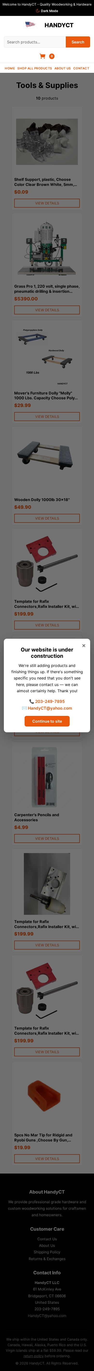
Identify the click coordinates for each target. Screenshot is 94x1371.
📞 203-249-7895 (47, 701)
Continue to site (47, 721)
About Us (62, 68)
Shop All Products (34, 68)
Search (78, 42)
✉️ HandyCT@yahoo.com (47, 708)
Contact (81, 68)
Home (10, 68)
